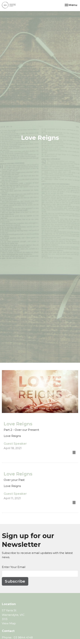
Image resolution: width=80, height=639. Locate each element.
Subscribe (15, 581)
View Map (9, 623)
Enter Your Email (13, 567)
